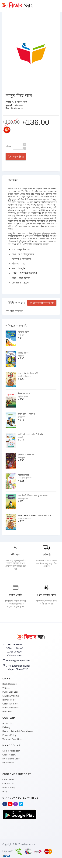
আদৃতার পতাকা (23, 332)
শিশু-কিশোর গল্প (17, 108)
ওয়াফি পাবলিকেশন (24, 376)
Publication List (9, 692)
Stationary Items (10, 695)
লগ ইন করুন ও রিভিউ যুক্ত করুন (42, 303)
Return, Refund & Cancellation (17, 731)
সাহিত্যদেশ (18, 105)
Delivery (6, 727)
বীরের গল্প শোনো (24, 393)
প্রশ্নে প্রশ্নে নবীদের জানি (28, 373)
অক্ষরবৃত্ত (21, 457)
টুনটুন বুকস (21, 417)
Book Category (9, 684)
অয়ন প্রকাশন (23, 498)
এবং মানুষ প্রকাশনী (24, 478)
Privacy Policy (9, 735)
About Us (7, 723)
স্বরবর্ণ (20, 437)
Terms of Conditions (12, 739)
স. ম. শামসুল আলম (19, 101)
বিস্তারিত (12, 180)
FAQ (4, 791)
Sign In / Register (11, 750)
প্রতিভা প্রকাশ (23, 396)
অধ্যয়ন (21, 356)
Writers (6, 688)
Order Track (8, 779)
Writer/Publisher (10, 707)
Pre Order (7, 711)
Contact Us (8, 783)
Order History (9, 754)
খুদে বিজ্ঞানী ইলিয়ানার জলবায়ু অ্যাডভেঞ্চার (33, 495)
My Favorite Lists (11, 758)
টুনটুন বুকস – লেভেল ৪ (26, 414)
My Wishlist (8, 762)
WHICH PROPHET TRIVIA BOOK (35, 515)
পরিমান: (8, 146)
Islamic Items (9, 699)
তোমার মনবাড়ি (23, 352)
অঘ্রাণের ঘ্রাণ (23, 475)
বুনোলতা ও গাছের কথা (26, 454)
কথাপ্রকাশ (21, 335)
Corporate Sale (10, 703)
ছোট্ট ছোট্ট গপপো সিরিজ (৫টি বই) (30, 434)
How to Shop (8, 787)
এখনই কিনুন (17, 156)
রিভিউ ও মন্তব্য (16, 302)
